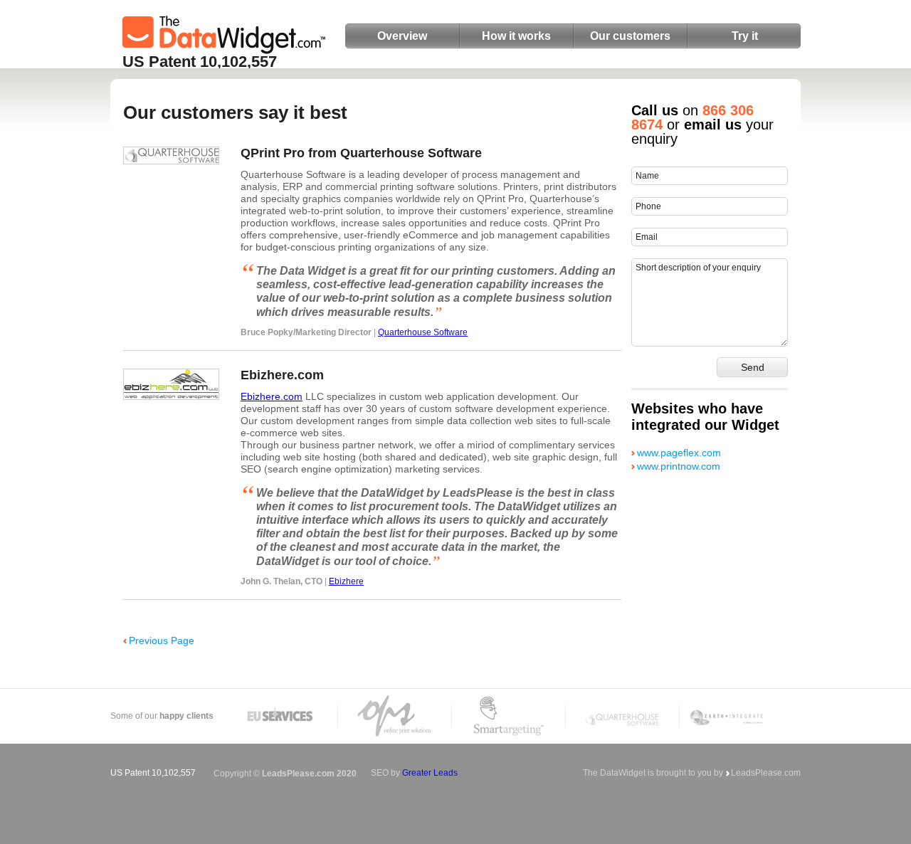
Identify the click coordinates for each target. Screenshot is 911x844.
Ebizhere (346, 581)
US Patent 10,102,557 (199, 61)
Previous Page (161, 640)
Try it (745, 36)
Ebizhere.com (271, 396)
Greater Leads (430, 773)
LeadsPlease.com (766, 773)
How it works (516, 36)
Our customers (630, 36)
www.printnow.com (678, 466)
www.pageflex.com (679, 452)
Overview (402, 36)
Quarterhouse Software (423, 332)
